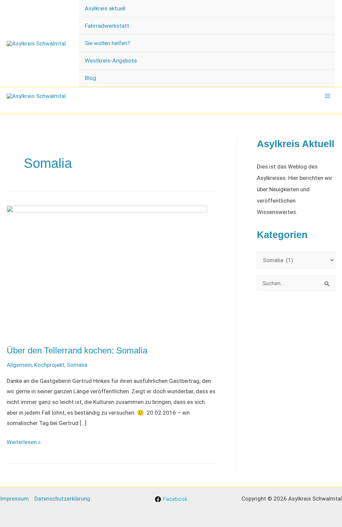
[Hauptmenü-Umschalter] (328, 96)
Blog (90, 78)
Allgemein (19, 364)
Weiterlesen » (24, 443)
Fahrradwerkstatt (107, 25)
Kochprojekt (49, 364)
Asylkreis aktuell (105, 8)
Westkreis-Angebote (111, 60)
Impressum (14, 498)
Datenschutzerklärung (62, 498)
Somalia (77, 364)
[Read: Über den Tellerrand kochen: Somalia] (107, 270)
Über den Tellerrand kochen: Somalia (77, 350)
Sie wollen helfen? (107, 43)
